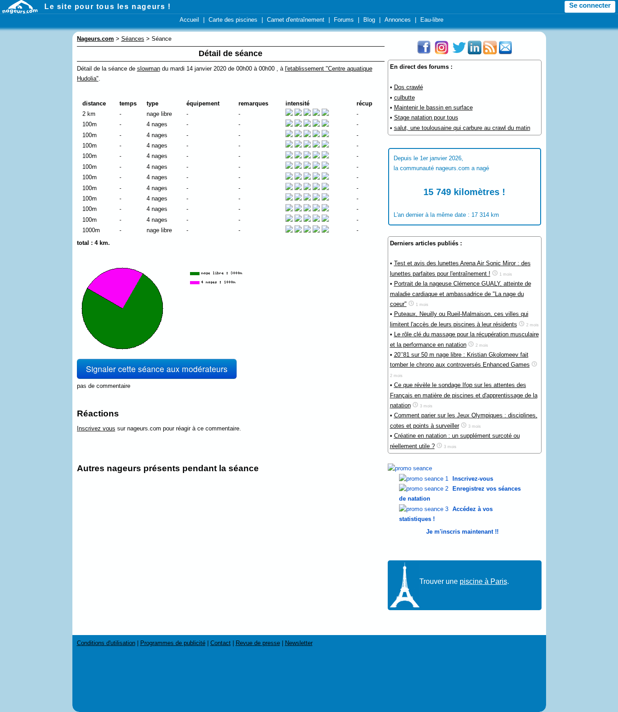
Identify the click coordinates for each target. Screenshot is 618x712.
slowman (148, 68)
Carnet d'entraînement (295, 19)
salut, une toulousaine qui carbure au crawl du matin (462, 127)
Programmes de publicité (172, 643)
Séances (132, 38)
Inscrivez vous (96, 428)
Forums (344, 19)
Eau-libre (431, 19)
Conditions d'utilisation (106, 643)
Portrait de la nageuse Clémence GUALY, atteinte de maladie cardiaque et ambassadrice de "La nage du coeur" (460, 293)
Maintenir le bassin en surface (433, 107)
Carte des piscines (233, 19)
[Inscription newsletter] (505, 52)
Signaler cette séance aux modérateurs (157, 368)
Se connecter (590, 5)
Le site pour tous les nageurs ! (107, 6)
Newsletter (299, 643)
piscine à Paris (483, 581)
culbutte (404, 97)
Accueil (189, 19)
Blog (369, 19)
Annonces (398, 19)
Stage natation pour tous (426, 117)
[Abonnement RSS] (490, 52)
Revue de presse (258, 643)
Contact (220, 643)
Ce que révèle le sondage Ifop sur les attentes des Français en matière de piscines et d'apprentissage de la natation (463, 395)
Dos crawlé (408, 87)
